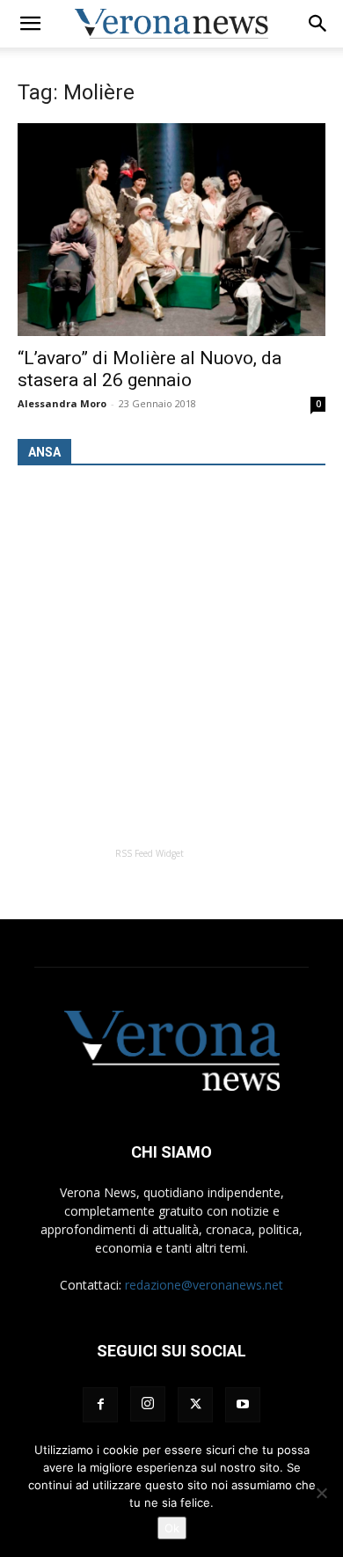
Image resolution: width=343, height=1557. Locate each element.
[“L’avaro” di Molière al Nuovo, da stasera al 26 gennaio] (171, 229)
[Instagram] (147, 1404)
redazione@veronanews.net (204, 1284)
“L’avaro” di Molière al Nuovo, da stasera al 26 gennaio (149, 369)
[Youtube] (242, 1404)
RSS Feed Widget (149, 853)
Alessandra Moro (62, 403)
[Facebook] (100, 1404)
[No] (321, 1493)
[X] (195, 1404)
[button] (30, 24)
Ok (171, 1528)
